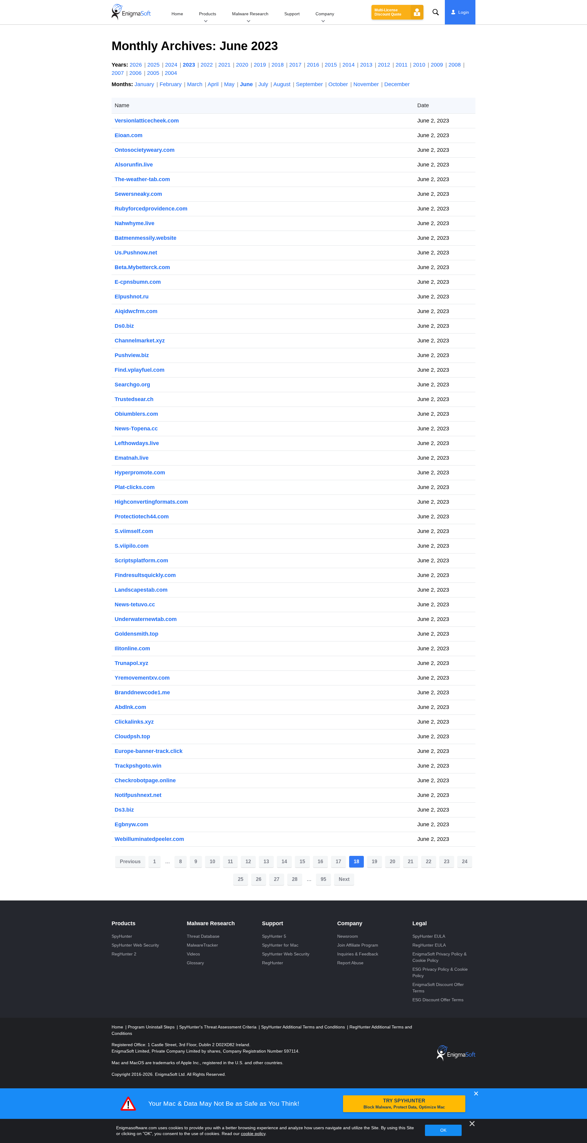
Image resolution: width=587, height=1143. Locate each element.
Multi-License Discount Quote (388, 12)
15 (302, 861)
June (247, 84)
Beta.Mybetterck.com (142, 267)
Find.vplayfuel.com (139, 370)
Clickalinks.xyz (134, 722)
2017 (296, 65)
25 (240, 879)
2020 (243, 65)
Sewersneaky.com (138, 194)
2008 (455, 65)
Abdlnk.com (130, 707)
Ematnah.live (132, 458)
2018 (278, 65)
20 (392, 861)
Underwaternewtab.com (146, 619)
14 (284, 861)
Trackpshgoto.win (138, 766)
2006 (136, 73)
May (230, 84)
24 (464, 861)
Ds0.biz (124, 326)
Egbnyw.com (131, 824)
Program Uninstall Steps (152, 1026)
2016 (314, 65)
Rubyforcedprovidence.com (151, 209)
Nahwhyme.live (134, 223)
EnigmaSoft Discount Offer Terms (438, 987)
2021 (225, 65)
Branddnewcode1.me (142, 692)
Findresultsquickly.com (145, 575)
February (171, 84)
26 (258, 879)
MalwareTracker (202, 945)
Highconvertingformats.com (151, 502)
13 (266, 861)
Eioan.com (128, 135)
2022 (207, 65)
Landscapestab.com (141, 590)
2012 (385, 65)
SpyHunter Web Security (135, 945)
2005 (154, 73)
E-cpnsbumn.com (138, 282)
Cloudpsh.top (132, 736)
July (264, 84)
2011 (402, 65)
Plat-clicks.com (135, 487)
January (145, 84)
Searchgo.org (132, 385)
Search (435, 12)
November (366, 84)
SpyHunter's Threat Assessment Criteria (218, 1026)
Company (325, 13)
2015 (331, 65)
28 (294, 879)
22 (428, 861)
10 (212, 861)
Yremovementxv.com (142, 678)
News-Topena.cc (136, 428)
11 (230, 861)
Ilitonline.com (132, 648)
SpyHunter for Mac (280, 945)
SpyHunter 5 (274, 936)
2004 (171, 73)
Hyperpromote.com (140, 472)
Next (344, 879)
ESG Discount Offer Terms (437, 999)
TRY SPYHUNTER (404, 1103)
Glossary (195, 962)
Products (207, 13)
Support (292, 13)
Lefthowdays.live (137, 443)
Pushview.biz (132, 355)
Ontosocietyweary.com (145, 150)
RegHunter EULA (429, 945)
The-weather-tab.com (142, 179)
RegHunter (272, 962)
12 (248, 861)
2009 (438, 65)
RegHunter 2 (124, 953)
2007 (118, 73)
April (214, 84)
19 (374, 861)
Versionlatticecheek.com (147, 121)
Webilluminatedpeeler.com (149, 839)
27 (276, 879)
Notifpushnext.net (138, 795)
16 (320, 861)
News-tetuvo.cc (135, 604)
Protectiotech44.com (142, 516)
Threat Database (203, 936)
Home (177, 13)
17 (338, 861)
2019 (261, 65)
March (195, 84)
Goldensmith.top (136, 634)
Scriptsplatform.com (141, 560)
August (282, 84)
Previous (130, 861)
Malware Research (250, 13)
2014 (349, 65)
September (310, 84)
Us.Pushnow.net (136, 253)
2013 (367, 65)
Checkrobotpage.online (145, 780)
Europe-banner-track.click (149, 751)
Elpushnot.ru (132, 297)
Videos (193, 953)
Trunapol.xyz (131, 663)
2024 (172, 65)
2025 (154, 65)
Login (463, 12)
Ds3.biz (124, 810)
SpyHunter (122, 936)
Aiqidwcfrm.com (136, 311)
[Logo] (131, 12)
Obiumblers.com (136, 414)
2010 (420, 65)
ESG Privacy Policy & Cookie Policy (440, 972)
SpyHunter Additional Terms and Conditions (303, 1026)
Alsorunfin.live (134, 165)
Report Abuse (350, 962)
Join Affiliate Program (357, 945)
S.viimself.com (134, 531)
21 (410, 861)
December (397, 84)
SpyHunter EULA (428, 936)
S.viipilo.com (132, 546)
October (338, 84)
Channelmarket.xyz (140, 341)
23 (446, 861)
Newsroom (347, 936)
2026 (136, 65)
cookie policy (253, 1133)
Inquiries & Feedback (357, 953)
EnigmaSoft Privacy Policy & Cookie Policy (439, 957)
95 (323, 879)
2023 (190, 65)
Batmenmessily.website (145, 238)
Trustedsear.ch (134, 399)
